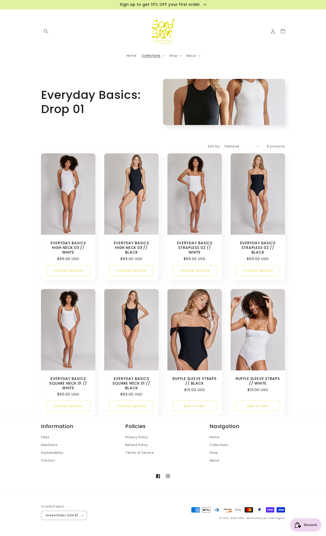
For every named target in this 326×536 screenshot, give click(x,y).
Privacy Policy (136, 437)
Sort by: (214, 146)
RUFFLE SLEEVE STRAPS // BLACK (195, 381)
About (215, 460)
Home (214, 437)
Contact (48, 460)
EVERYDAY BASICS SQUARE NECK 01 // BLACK (131, 383)
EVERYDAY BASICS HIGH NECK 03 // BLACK (131, 247)
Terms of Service (139, 452)
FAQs (45, 437)
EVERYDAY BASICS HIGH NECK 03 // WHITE (68, 247)
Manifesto (49, 445)
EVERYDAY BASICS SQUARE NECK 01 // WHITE (68, 383)
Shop (214, 452)
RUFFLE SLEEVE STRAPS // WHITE (258, 381)
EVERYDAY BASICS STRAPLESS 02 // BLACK (258, 247)
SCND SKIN (237, 518)
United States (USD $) (62, 515)
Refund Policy (136, 445)
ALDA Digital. (277, 518)
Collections (219, 445)
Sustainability (52, 452)
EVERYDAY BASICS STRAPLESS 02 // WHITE (194, 247)
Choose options (68, 270)
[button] (46, 31)
